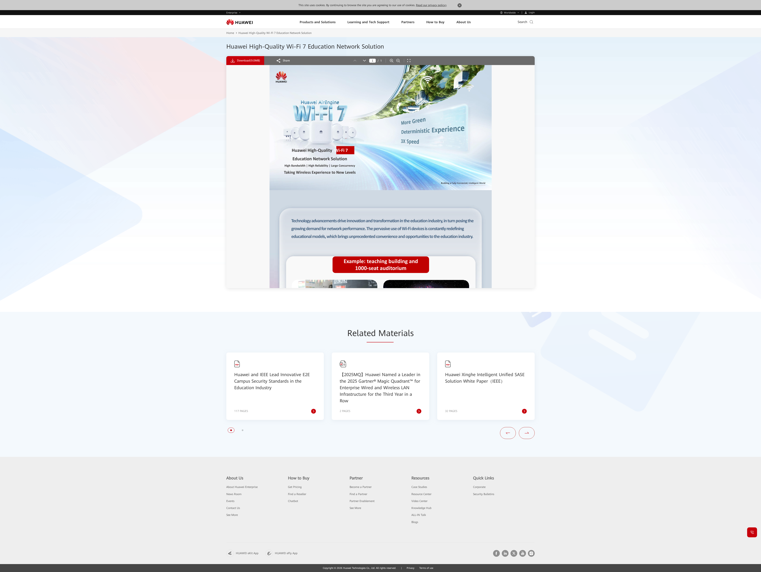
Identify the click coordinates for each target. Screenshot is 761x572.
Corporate (479, 487)
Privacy (410, 568)
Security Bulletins (483, 494)
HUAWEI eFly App (286, 553)
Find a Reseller (297, 494)
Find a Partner (358, 494)
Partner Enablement (362, 501)
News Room (234, 494)
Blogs (414, 522)
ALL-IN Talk (418, 514)
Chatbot (293, 501)
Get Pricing (295, 487)
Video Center (419, 501)
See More (232, 514)
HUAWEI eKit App (247, 553)
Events (230, 501)
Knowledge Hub (421, 508)
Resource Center (421, 494)
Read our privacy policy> (431, 5)
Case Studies (419, 487)
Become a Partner (361, 487)
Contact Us (233, 508)
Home (230, 32)
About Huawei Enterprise (242, 487)
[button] (231, 430)
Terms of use (426, 568)
